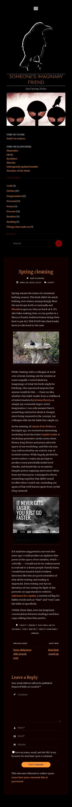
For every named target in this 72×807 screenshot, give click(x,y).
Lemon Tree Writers (42, 426)
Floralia (16, 309)
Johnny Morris (42, 400)
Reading (11, 221)
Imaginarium (14, 196)
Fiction (11, 190)
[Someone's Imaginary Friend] (36, 44)
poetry (33, 629)
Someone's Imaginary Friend (36, 80)
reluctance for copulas (24, 595)
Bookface (12, 158)
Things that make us (18, 226)
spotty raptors (47, 629)
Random (11, 216)
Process (11, 211)
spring (35, 633)
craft (23, 625)
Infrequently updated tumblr (22, 166)
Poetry (10, 206)
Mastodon (12, 150)
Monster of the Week (18, 170)
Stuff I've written (16, 138)
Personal (12, 201)
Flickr (10, 154)
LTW (24, 629)
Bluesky (11, 162)
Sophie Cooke (49, 434)
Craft (9, 185)
